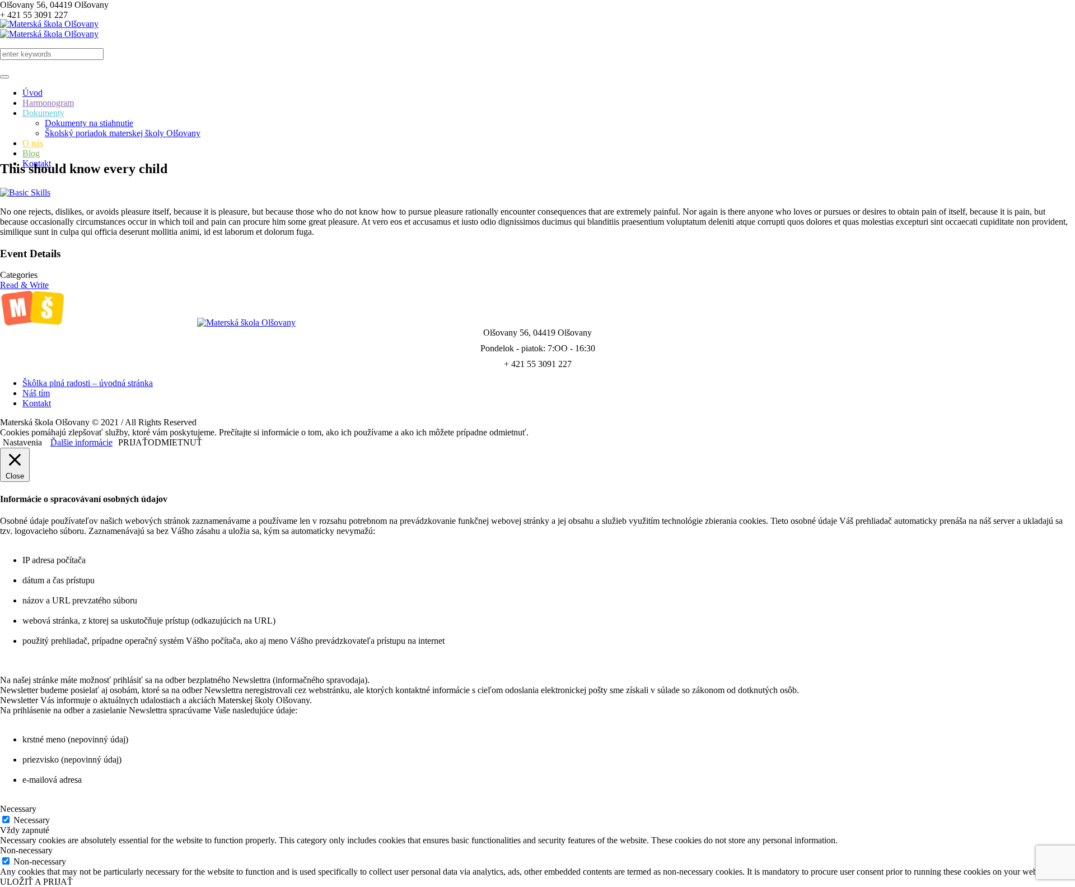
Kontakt (36, 403)
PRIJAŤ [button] (133, 442)
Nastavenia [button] (22, 442)
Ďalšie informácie (81, 442)
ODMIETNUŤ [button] (175, 442)
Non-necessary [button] (26, 850)
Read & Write (24, 285)
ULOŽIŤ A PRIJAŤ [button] (36, 881)
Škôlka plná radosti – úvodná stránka (87, 383)
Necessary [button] (18, 809)
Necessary (31, 820)
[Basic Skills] (25, 192)
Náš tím (36, 393)
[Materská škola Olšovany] (49, 29)
